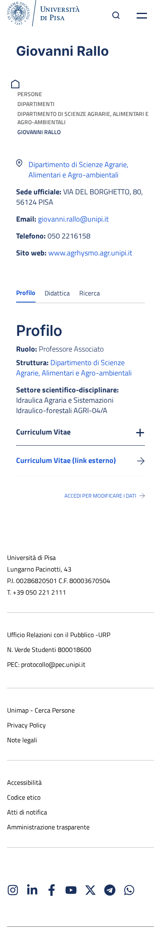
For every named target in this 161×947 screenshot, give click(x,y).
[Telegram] (110, 890)
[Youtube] (71, 890)
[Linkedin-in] (32, 890)
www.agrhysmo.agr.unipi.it (90, 252)
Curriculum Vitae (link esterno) (66, 460)
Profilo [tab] (26, 293)
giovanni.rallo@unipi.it (73, 218)
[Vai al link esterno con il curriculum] (141, 460)
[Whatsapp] (129, 890)
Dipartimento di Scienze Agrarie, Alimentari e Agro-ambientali (83, 117)
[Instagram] (13, 890)
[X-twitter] (90, 890)
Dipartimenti (35, 103)
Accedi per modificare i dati (100, 495)
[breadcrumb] (16, 83)
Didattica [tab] (57, 293)
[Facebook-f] (51, 890)
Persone (29, 94)
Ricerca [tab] (89, 293)
